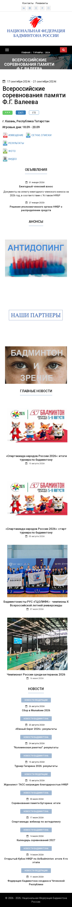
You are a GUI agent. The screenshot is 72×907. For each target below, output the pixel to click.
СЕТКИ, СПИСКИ (41, 135)
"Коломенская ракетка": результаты (36, 747)
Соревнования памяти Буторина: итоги (36, 803)
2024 (47, 52)
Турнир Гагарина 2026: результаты (36, 766)
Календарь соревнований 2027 (36, 840)
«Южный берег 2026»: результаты (36, 728)
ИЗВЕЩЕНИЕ (15, 135)
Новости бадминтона (36, 718)
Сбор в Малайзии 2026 (36, 710)
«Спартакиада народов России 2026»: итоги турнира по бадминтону (36, 457)
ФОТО (12, 151)
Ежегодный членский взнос (36, 186)
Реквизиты (42, 3)
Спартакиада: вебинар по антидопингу (36, 821)
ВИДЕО (12, 159)
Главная (25, 52)
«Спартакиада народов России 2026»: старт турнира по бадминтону (36, 530)
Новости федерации (36, 700)
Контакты (27, 3)
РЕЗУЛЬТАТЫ (16, 143)
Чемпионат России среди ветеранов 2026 (36, 674)
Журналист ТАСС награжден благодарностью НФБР (36, 784)
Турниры (38, 52)
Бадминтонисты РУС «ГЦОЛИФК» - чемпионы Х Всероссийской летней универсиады (36, 603)
